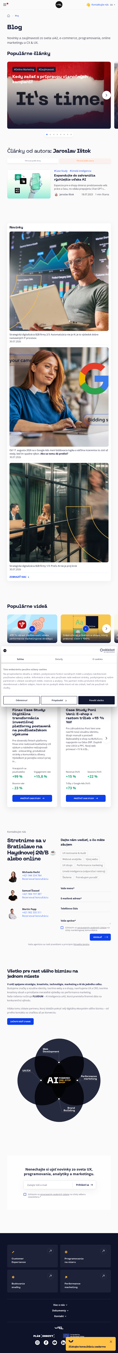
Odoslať (97, 937)
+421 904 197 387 (31, 894)
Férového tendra (81, 944)
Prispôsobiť (57, 700)
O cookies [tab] (98, 659)
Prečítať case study (30, 798)
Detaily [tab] (59, 659)
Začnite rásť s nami (20, 1021)
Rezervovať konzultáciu (35, 879)
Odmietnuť (21, 700)
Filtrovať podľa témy (33, 160)
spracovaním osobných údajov (91, 927)
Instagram (37, 1342)
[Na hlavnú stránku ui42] (59, 4)
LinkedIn (63, 1342)
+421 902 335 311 (31, 912)
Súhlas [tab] (20, 659)
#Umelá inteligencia (80, 171)
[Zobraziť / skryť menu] (5, 4)
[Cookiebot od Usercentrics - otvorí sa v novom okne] (102, 650)
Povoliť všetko (96, 700)
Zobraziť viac (17, 577)
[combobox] (112, 4)
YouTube (54, 1342)
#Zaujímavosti (46, 69)
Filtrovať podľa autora (85, 160)
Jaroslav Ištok (67, 194)
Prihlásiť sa (82, 1184)
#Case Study (60, 171)
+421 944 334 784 (31, 875)
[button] (47, 134)
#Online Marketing (24, 69)
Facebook (46, 1342)
